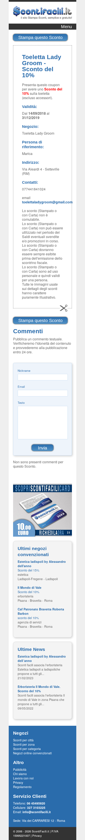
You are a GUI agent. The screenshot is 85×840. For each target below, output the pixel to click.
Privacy (18, 782)
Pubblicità (19, 769)
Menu (66, 26)
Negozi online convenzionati (32, 753)
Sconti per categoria (27, 749)
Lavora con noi (23, 778)
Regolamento (22, 787)
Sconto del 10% (29, 589)
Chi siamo (20, 774)
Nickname (24, 371)
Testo (21, 403)
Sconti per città (23, 740)
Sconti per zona (24, 744)
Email (21, 387)
